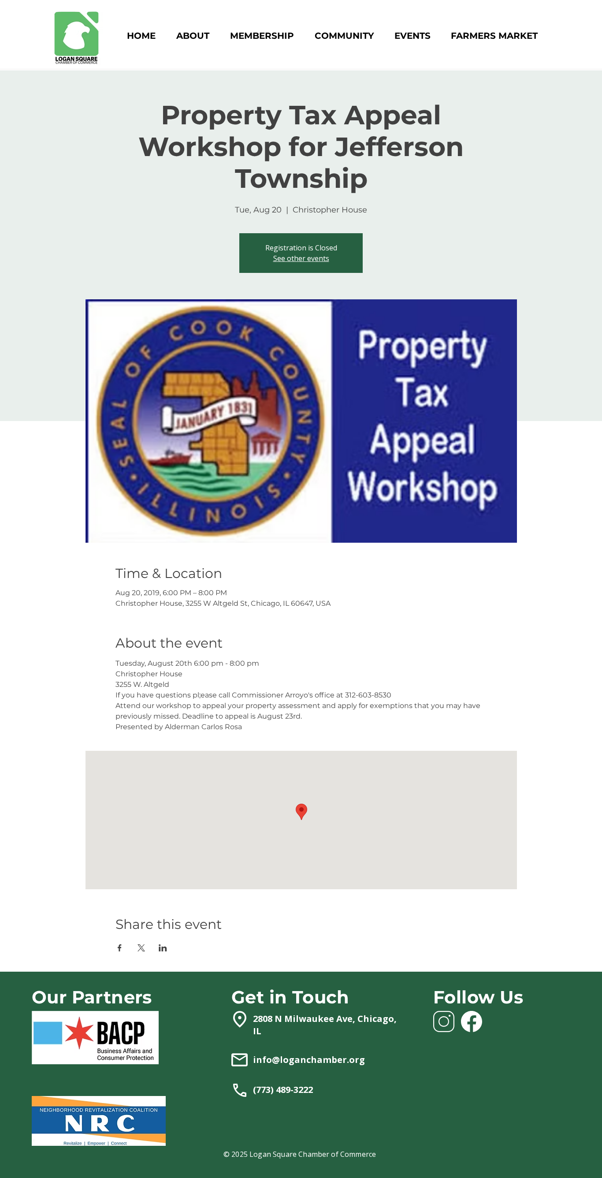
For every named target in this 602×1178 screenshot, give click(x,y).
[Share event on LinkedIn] (163, 947)
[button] (261, 36)
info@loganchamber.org (309, 1060)
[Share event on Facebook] (119, 947)
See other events (301, 258)
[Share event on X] (141, 947)
